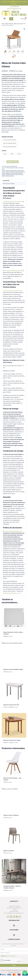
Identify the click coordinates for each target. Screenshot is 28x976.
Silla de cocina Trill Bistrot (11, 815)
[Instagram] (8, 916)
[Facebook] (11, 916)
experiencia (13, 593)
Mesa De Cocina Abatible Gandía (13, 669)
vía (18, 593)
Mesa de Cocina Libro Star (11, 705)
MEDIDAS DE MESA (7, 137)
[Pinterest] (14, 916)
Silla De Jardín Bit (9, 850)
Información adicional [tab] (9, 183)
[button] (4, 18)
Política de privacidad (10, 956)
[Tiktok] (20, 916)
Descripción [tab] (6, 180)
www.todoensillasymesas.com (13, 270)
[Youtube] (17, 916)
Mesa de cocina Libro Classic (12, 740)
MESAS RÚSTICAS (10, 175)
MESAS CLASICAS (10, 170)
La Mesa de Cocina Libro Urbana (12, 201)
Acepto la (8, 956)
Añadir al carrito (12, 161)
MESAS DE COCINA (11, 167)
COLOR (4, 150)
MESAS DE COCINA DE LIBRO (12, 173)
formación (6, 593)
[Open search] (11, 18)
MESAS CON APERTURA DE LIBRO (13, 171)
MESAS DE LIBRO (14, 174)
